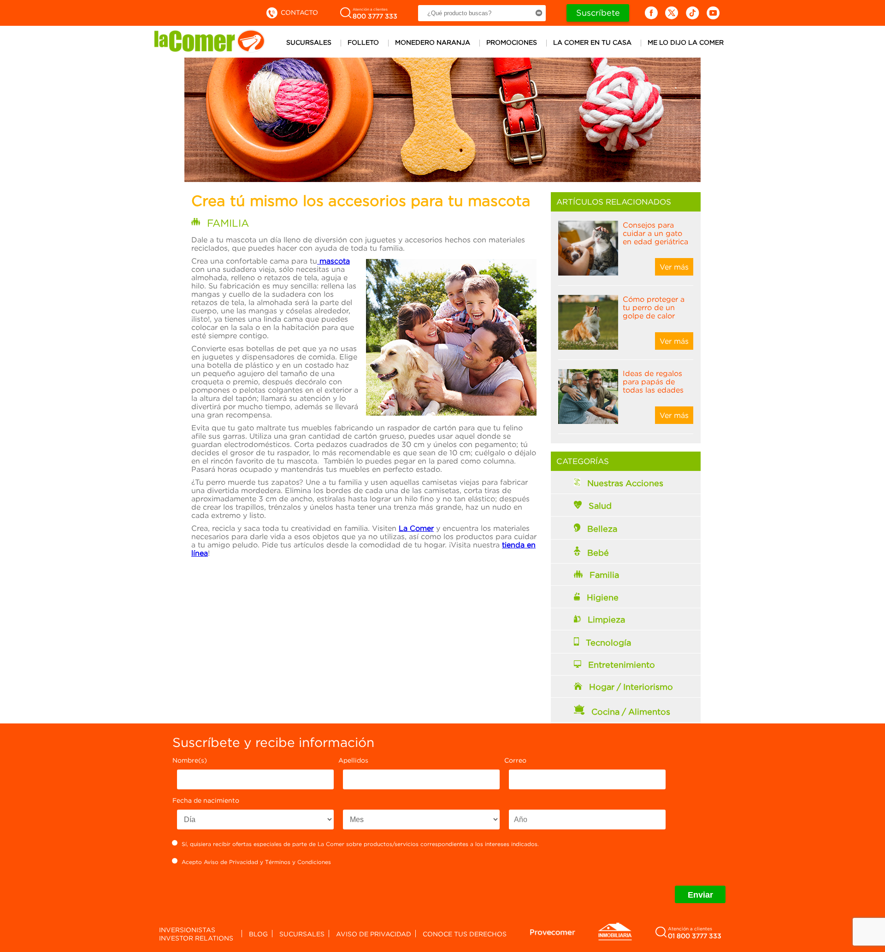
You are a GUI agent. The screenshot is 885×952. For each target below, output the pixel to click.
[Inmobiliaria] (614, 938)
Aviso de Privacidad (231, 862)
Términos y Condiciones (298, 862)
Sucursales (308, 42)
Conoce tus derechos (465, 933)
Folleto (363, 42)
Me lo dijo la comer (686, 42)
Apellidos (353, 760)
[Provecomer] (553, 931)
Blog (258, 933)
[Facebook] (651, 13)
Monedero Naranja (432, 42)
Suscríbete (598, 12)
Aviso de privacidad (373, 933)
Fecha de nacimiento (205, 800)
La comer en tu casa (592, 42)
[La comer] (209, 50)
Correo (515, 760)
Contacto (298, 12)
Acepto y (256, 862)
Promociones (511, 42)
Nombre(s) (189, 760)
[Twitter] (672, 13)
